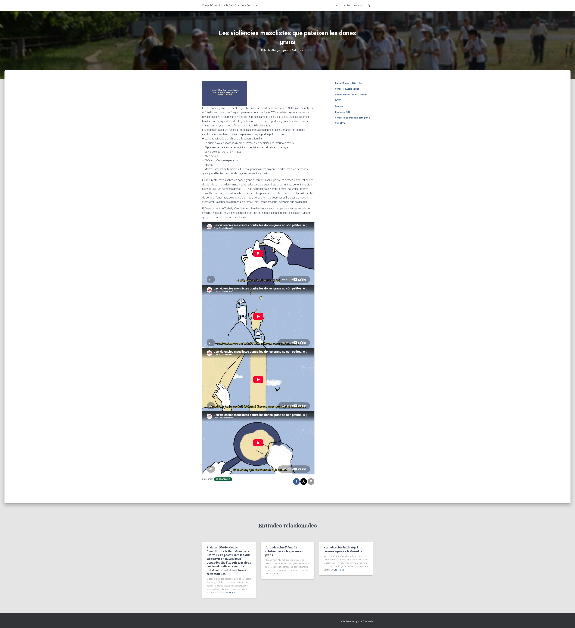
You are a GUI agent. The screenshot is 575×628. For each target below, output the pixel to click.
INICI (336, 5)
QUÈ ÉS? (346, 5)
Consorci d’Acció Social (347, 89)
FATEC (338, 100)
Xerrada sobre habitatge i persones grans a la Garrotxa (343, 549)
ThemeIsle (368, 621)
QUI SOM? (358, 5)
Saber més (231, 592)
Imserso (339, 106)
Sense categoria (223, 479)
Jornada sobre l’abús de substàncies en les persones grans (284, 551)
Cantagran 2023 (343, 112)
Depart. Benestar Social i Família (351, 94)
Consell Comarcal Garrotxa (348, 83)
